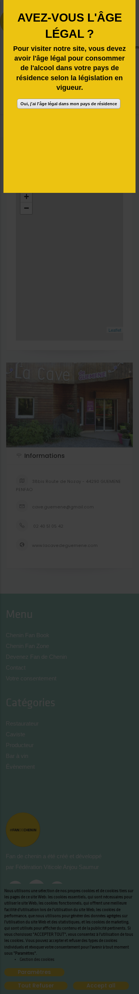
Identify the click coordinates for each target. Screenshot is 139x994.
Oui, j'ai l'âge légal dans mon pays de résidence (68, 103)
